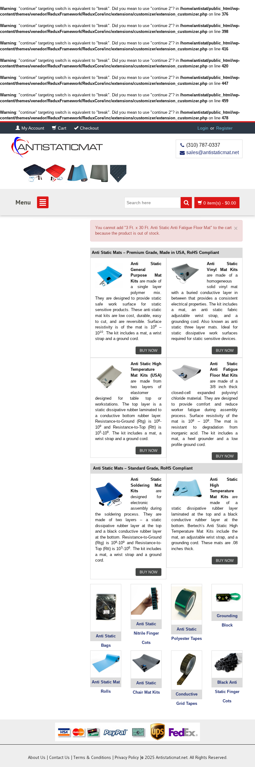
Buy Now (148, 350)
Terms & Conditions (92, 757)
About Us (36, 757)
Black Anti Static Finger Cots (227, 691)
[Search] (186, 202)
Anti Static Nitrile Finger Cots (146, 633)
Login (202, 128)
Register (224, 128)
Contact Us (59, 757)
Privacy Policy (127, 757)
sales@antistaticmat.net (212, 152)
